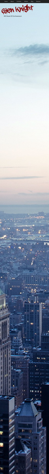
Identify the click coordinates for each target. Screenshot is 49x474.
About (12, 1)
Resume (38, 1)
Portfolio (19, 1)
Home (6, 1)
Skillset (26, 1)
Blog (32, 1)
